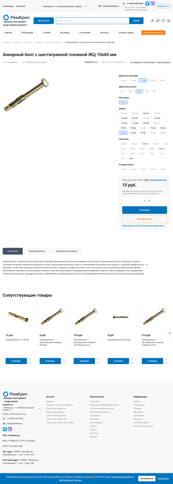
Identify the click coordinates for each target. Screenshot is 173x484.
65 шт (132, 149)
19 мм (133, 169)
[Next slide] (169, 333)
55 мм (133, 133)
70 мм (153, 128)
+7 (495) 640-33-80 (135, 3)
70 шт (123, 149)
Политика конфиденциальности (104, 405)
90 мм (156, 123)
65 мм (162, 128)
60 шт (142, 149)
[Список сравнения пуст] (157, 20)
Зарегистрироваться (158, 180)
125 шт (145, 144)
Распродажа (27, 33)
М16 (122, 91)
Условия (47, 33)
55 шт (151, 149)
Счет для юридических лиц (102, 408)
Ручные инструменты (55, 408)
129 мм (146, 118)
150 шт (134, 144)
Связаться (162, 6)
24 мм (123, 169)
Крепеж (8, 33)
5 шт (123, 158)
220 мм (124, 113)
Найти (136, 20)
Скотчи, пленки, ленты (56, 415)
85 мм (123, 128)
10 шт (161, 153)
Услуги (93, 426)
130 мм (135, 118)
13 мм (153, 169)
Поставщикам (96, 422)
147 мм (157, 113)
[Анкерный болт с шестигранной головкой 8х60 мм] (52, 317)
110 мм (135, 123)
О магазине (95, 401)
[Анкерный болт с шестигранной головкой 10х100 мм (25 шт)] (86, 317)
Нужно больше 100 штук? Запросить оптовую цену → (143, 226)
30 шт (132, 153)
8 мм (162, 80)
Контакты (104, 33)
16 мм (133, 80)
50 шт (161, 149)
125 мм (157, 118)
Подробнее (163, 478)
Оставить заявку (126, 33)
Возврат (93, 437)
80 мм (133, 128)
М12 (131, 91)
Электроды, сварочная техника (60, 422)
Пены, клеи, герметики (56, 419)
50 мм (143, 133)
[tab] (13, 251)
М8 (147, 91)
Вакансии (94, 419)
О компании (8, 6)
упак (131, 158)
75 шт (165, 144)
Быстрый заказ (144, 219)
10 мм (153, 80)
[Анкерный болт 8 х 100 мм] (18, 317)
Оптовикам (95, 415)
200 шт (124, 144)
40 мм (162, 133)
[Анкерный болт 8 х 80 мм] (120, 317)
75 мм (143, 128)
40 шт (123, 153)
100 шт (156, 144)
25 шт (142, 153)
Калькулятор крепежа (153, 33)
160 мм (135, 113)
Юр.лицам (64, 33)
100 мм (146, 123)
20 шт (151, 153)
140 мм (124, 118)
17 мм (143, 169)
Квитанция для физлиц (100, 412)
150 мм (146, 113)
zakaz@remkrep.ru (111, 6)
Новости (93, 430)
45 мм (153, 133)
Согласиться (146, 478)
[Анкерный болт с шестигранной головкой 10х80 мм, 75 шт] (154, 317)
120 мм (124, 123)
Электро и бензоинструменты (59, 405)
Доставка (20, 6)
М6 (154, 91)
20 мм (123, 80)
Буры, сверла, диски (55, 412)
